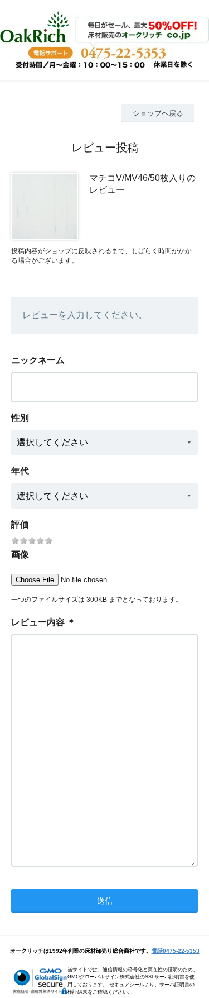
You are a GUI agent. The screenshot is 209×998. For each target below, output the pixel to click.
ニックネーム (38, 360)
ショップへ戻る (158, 113)
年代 (20, 471)
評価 (20, 524)
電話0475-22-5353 (176, 951)
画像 (20, 554)
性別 (20, 417)
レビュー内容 (38, 622)
